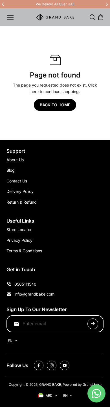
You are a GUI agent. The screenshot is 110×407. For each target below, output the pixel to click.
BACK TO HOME (55, 104)
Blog (10, 170)
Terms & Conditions (24, 250)
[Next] (107, 4)
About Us (15, 159)
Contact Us (16, 180)
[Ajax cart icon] (100, 17)
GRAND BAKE (50, 384)
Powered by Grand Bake (82, 384)
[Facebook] (38, 365)
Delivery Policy (20, 191)
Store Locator (19, 229)
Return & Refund (21, 202)
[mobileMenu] (10, 17)
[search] (92, 17)
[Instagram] (51, 365)
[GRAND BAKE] (55, 17)
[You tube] (64, 365)
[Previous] (3, 4)
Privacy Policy (19, 240)
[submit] (92, 323)
